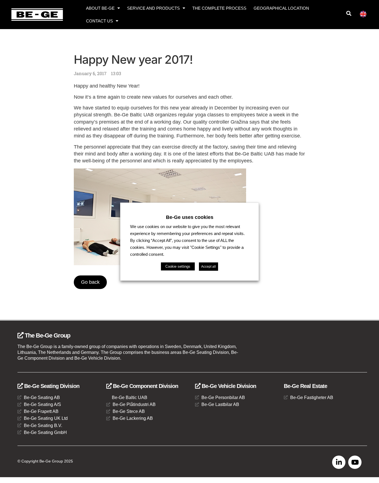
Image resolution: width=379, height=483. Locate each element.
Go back (90, 282)
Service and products (153, 8)
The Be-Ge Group (46, 335)
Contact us (99, 21)
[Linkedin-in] (338, 462)
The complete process (219, 8)
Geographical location (281, 8)
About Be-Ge (100, 8)
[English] (365, 15)
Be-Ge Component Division (145, 386)
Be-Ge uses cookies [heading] (189, 217)
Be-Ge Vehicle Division (228, 386)
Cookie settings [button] (177, 266)
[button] (348, 13)
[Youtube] (355, 462)
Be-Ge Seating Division (51, 386)
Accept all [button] (208, 267)
